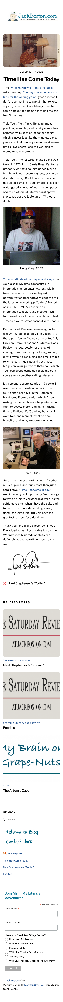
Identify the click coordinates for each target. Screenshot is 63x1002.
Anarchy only (16, 956)
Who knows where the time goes (32, 87)
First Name (12, 908)
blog (6, 786)
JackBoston (14, 853)
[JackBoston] (30, 19)
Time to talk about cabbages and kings (28, 279)
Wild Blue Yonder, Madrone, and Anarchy (32, 960)
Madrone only (17, 948)
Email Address (14, 922)
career (7, 723)
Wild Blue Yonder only (21, 943)
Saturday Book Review (16, 660)
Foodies (9, 728)
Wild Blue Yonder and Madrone (26, 952)
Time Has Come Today (31, 79)
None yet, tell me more (22, 939)
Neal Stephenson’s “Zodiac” (27, 583)
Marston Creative (34, 984)
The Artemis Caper (17, 790)
